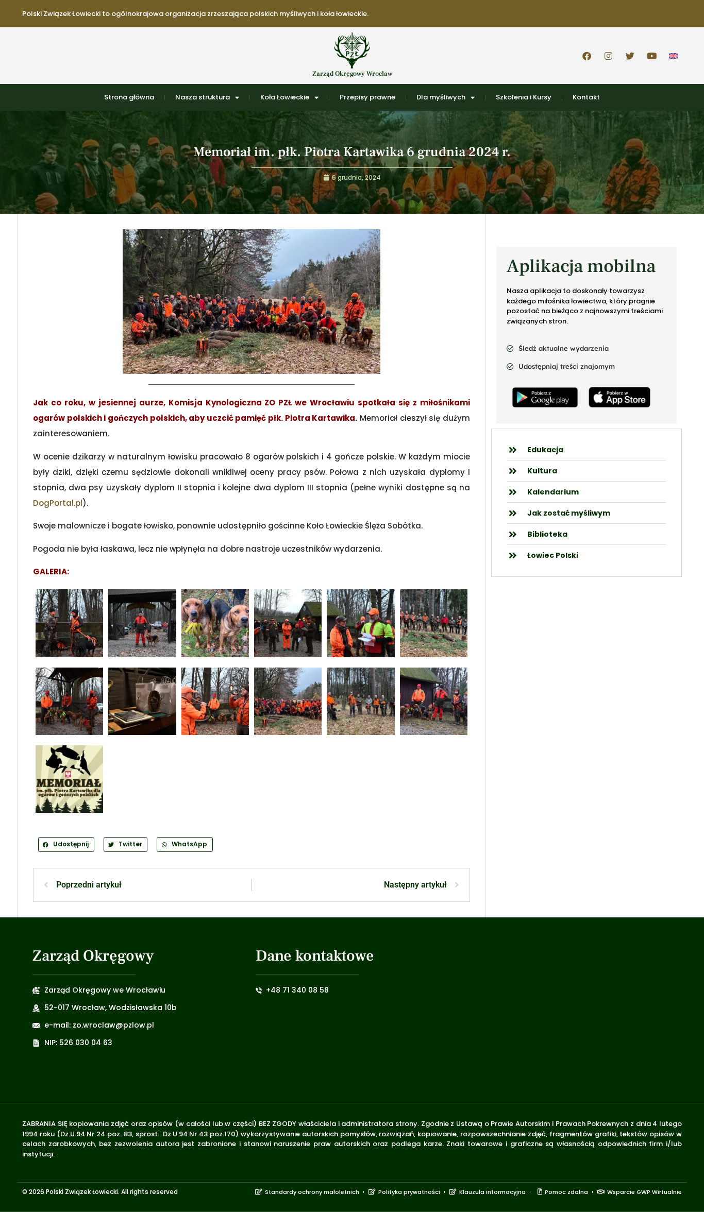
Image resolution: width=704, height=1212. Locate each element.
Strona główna (129, 97)
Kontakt (586, 97)
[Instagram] (608, 55)
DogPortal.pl (57, 503)
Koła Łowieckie (284, 97)
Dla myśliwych (440, 97)
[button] (66, 844)
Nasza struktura (202, 97)
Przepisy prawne (367, 97)
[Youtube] (651, 55)
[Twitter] (630, 55)
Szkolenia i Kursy (523, 97)
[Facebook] (586, 55)
